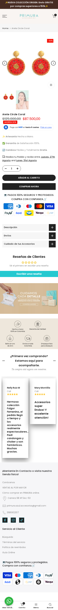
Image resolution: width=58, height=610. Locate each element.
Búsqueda (7, 537)
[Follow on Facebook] (5, 520)
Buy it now (29, 186)
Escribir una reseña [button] (29, 274)
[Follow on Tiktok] (21, 520)
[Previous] (4, 63)
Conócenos (8, 482)
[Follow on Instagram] (13, 520)
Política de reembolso (14, 547)
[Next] (53, 63)
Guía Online (8, 552)
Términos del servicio (13, 542)
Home (5, 28)
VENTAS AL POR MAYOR (14, 487)
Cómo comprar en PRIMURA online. (21, 492)
